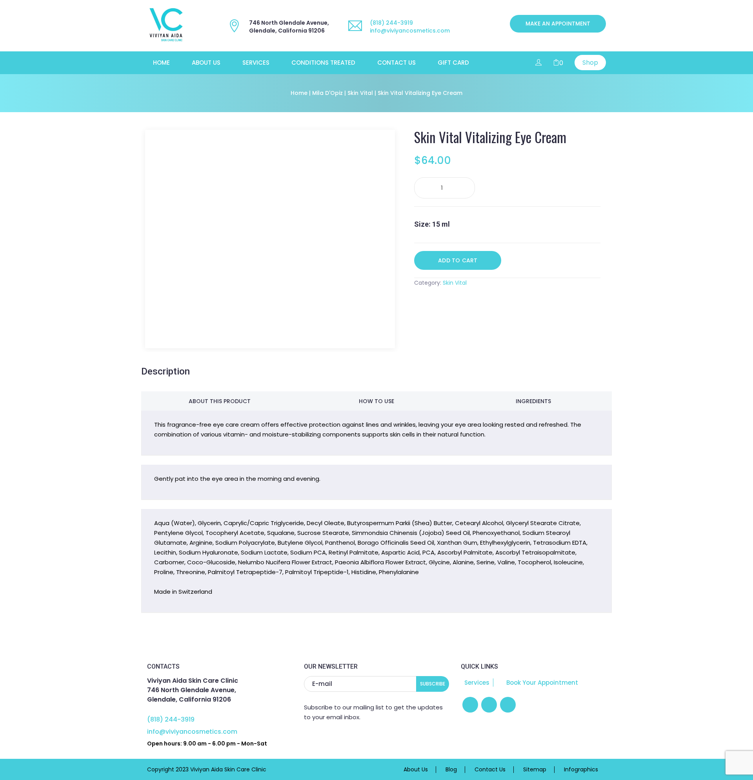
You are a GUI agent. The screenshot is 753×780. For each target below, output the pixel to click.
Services (255, 62)
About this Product (220, 401)
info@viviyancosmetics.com (410, 31)
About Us (206, 62)
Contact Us (396, 62)
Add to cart (457, 260)
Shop (590, 62)
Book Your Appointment (541, 682)
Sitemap (534, 769)
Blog (451, 769)
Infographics (581, 769)
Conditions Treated (323, 62)
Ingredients (533, 401)
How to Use (376, 401)
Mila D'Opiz (327, 93)
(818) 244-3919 (391, 23)
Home (161, 62)
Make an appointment (558, 23)
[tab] (219, 401)
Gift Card (453, 62)
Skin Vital (360, 93)
